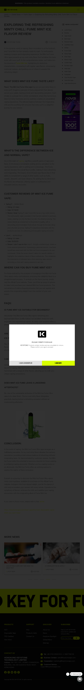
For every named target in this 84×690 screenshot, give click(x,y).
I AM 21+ (58, 363)
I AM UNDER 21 (25, 363)
